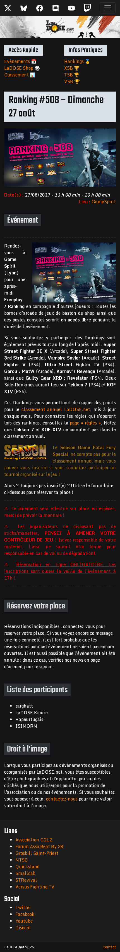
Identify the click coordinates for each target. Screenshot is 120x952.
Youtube (24, 921)
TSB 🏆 (72, 74)
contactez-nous (62, 798)
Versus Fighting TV (34, 886)
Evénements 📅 (20, 61)
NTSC (21, 860)
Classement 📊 (19, 74)
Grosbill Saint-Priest (36, 853)
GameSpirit (104, 201)
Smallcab (25, 873)
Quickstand (27, 866)
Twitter (23, 907)
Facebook (24, 914)
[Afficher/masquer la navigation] (108, 7)
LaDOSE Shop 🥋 (22, 68)
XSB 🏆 (72, 68)
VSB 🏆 (72, 81)
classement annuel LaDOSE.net (55, 409)
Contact (109, 947)
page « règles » (85, 422)
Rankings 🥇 (77, 61)
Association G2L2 (33, 839)
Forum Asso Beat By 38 (39, 846)
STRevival (26, 880)
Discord (23, 927)
